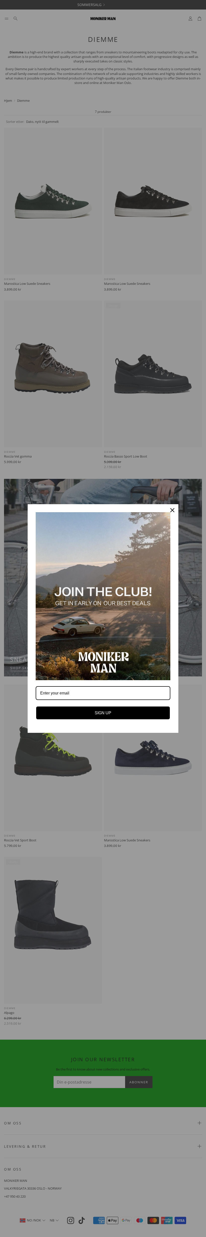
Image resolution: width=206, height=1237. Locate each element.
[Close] (172, 510)
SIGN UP (103, 713)
